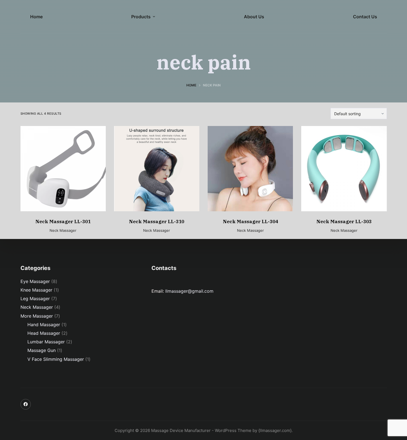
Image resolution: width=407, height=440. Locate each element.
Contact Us (365, 16)
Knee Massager (36, 290)
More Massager (36, 316)
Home (36, 16)
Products (141, 16)
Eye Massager (35, 281)
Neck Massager (63, 230)
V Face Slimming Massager (55, 359)
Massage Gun (41, 350)
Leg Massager (35, 298)
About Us (254, 16)
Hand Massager (43, 324)
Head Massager (43, 333)
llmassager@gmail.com (189, 291)
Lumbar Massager (46, 341)
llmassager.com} (276, 430)
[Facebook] (25, 404)
